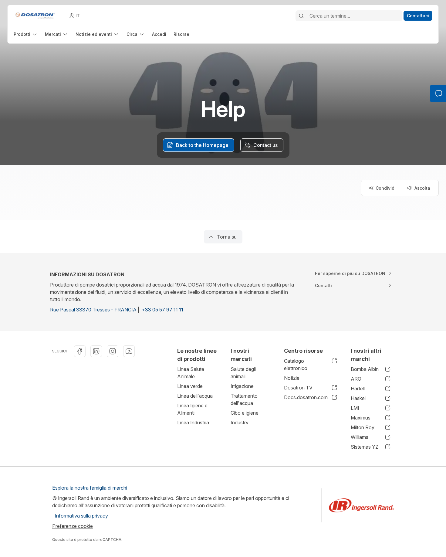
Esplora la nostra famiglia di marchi (89, 488)
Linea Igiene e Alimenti (192, 409)
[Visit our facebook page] (80, 351)
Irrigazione (242, 386)
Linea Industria (193, 422)
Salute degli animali (243, 372)
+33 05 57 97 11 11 (162, 310)
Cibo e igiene (244, 413)
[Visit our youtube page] (129, 351)
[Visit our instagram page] (112, 351)
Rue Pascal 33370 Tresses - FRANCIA (94, 310)
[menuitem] (26, 34)
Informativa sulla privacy (81, 516)
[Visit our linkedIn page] (96, 351)
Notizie (291, 378)
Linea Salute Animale (190, 372)
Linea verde (190, 386)
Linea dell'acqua (195, 396)
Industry (239, 422)
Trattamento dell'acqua (244, 399)
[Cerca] (301, 15)
